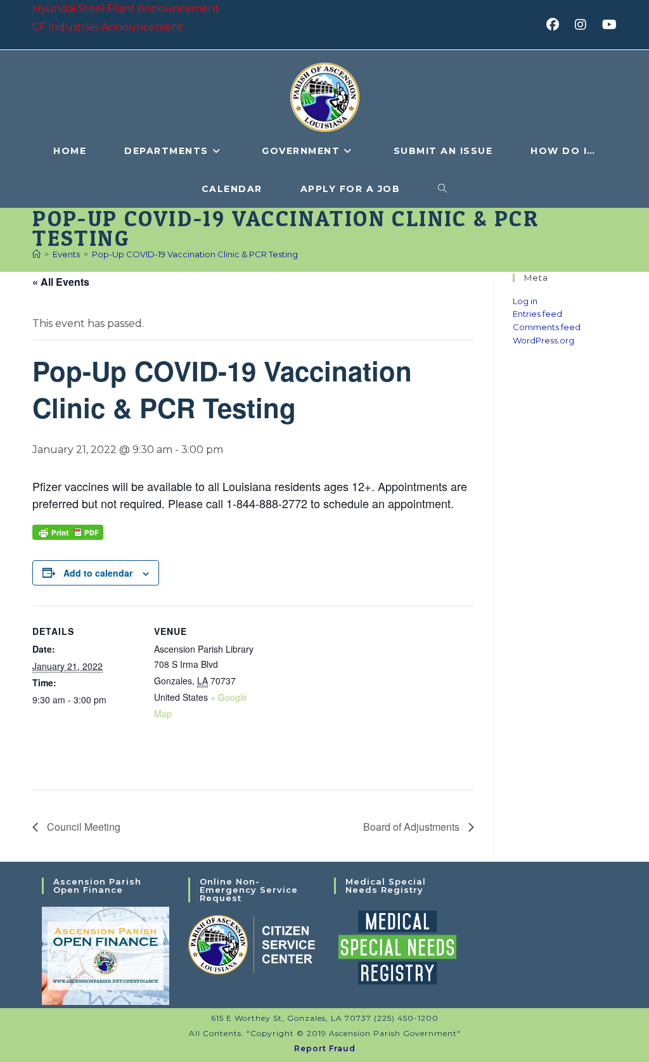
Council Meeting (82, 826)
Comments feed (547, 327)
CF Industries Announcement (107, 27)
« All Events (60, 281)
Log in (525, 301)
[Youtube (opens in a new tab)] (607, 24)
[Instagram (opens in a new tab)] (584, 24)
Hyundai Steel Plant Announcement (125, 9)
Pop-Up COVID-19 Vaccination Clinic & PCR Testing (195, 254)
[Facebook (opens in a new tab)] (557, 24)
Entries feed (537, 314)
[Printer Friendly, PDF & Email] (67, 530)
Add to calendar (97, 572)
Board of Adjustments (412, 826)
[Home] (36, 254)
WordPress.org (543, 340)
